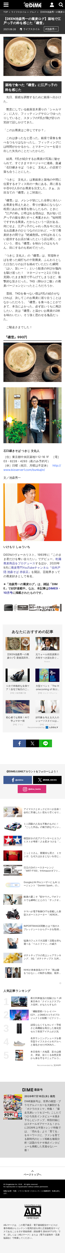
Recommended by (36, 727)
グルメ (33, 12)
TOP (5, 12)
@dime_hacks (34, 789)
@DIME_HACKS (50, 780)
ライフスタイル (18, 12)
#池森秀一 (51, 28)
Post (32, 743)
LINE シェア (45, 743)
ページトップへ (32, 1174)
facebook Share (19, 743)
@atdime (19, 780)
